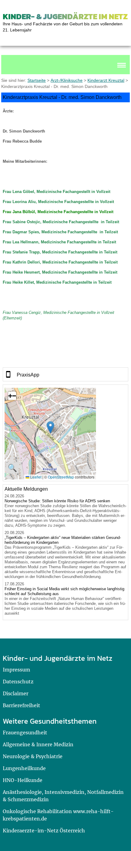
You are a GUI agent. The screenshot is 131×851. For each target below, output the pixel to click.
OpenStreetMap (61, 476)
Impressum (16, 670)
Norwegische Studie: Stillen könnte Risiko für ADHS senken (57, 501)
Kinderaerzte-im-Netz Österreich (44, 830)
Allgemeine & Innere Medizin (38, 744)
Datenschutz (18, 681)
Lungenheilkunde (24, 768)
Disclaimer (15, 693)
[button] (50, 427)
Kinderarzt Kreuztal (105, 80)
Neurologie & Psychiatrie (32, 756)
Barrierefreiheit (21, 705)
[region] (66, 374)
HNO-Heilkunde (22, 780)
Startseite (36, 80)
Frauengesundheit (25, 732)
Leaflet (35, 476)
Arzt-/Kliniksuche (67, 80)
